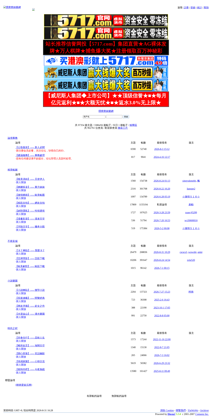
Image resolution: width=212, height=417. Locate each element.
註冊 (186, 7)
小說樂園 (13, 280)
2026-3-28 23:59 (162, 212)
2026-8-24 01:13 (162, 180)
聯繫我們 (181, 410)
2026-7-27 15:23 (162, 291)
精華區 (133, 125)
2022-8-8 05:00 (161, 315)
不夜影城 (13, 241)
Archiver (204, 410)
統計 (199, 7)
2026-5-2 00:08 (161, 228)
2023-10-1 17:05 (162, 307)
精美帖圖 (13, 169)
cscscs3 (183, 252)
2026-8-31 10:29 (162, 252)
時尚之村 (13, 328)
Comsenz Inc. (202, 414)
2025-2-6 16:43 (161, 299)
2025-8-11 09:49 (162, 371)
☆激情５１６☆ (191, 196)
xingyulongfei (189, 180)
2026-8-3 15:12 (161, 149)
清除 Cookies (167, 410)
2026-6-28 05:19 (162, 196)
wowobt (192, 252)
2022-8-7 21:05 (161, 347)
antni (200, 252)
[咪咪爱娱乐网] (24, 385)
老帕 (191, 204)
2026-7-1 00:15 (161, 268)
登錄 (192, 7)
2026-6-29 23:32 (162, 363)
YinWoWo (193, 410)
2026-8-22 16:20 (162, 188)
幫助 (206, 7)
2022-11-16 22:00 (162, 339)
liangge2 (191, 188)
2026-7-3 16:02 (161, 355)
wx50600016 (191, 220)
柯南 (191, 291)
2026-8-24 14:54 (162, 260)
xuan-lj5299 (191, 212)
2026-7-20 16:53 (162, 220)
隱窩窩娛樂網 (106, 111)
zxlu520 (191, 260)
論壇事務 (13, 138)
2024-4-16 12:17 (162, 157)
